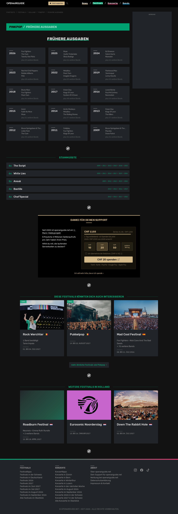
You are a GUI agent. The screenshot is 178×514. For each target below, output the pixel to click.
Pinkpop (41, 12)
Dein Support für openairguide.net (106, 474)
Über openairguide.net (100, 472)
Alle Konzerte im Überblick (67, 501)
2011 (104, 166)
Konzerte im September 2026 (68, 492)
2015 (115, 166)
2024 (126, 181)
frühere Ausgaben (55, 12)
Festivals (22, 12)
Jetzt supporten (57, 3)
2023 (126, 166)
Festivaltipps (26, 472)
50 (114, 246)
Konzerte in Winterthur (65, 480)
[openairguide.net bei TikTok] (148, 470)
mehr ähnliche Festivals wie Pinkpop (88, 365)
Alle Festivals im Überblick (32, 498)
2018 (120, 166)
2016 (120, 189)
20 (102, 246)
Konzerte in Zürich (63, 474)
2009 (98, 166)
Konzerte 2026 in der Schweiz (68, 495)
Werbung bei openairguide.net (104, 477)
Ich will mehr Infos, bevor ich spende (88, 273)
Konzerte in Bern (62, 477)
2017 (115, 173)
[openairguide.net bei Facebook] (142, 470)
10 (89, 246)
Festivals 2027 (26, 483)
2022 (126, 197)
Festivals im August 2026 (31, 492)
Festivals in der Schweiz (31, 474)
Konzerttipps (61, 472)
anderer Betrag (127, 246)
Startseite (10, 12)
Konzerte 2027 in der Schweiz (68, 498)
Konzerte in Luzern (63, 483)
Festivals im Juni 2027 (30, 486)
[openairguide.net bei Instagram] (135, 470)
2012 (109, 181)
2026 (126, 173)
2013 (109, 166)
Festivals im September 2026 (33, 495)
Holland (32, 12)
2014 (109, 173)
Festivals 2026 (26, 480)
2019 (120, 173)
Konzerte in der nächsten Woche (70, 486)
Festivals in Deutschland (31, 477)
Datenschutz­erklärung (100, 480)
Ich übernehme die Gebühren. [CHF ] (104, 254)
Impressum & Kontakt (100, 483)
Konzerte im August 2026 (66, 489)
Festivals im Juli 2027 (30, 489)
